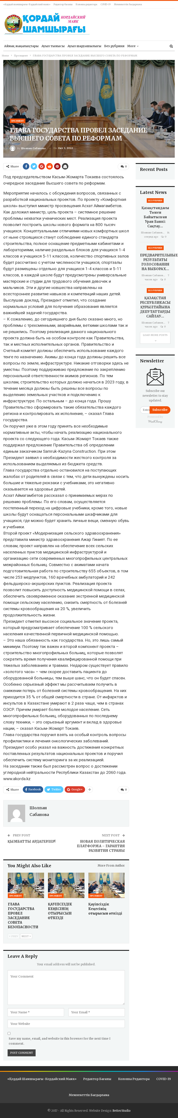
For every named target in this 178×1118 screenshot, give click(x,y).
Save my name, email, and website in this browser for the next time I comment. (59, 1041)
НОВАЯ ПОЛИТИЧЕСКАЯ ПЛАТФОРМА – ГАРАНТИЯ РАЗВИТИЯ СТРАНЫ (101, 846)
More (131, 46)
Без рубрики (114, 46)
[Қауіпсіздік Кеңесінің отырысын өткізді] (106, 885)
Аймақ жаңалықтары (21, 46)
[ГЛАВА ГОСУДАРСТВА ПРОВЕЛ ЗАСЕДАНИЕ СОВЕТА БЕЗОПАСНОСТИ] (26, 885)
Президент (17, 121)
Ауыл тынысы (53, 46)
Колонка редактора (86, 4)
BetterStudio (121, 1111)
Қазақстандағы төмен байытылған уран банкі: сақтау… (155, 217)
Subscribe (160, 410)
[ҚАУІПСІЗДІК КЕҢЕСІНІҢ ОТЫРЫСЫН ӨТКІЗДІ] (66, 885)
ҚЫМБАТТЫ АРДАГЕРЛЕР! (31, 841)
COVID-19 (106, 4)
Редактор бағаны (63, 4)
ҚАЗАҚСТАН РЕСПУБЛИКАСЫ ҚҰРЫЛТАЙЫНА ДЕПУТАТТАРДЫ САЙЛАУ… (155, 307)
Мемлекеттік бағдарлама (128, 4)
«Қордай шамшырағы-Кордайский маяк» (26, 4)
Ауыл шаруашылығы (84, 46)
